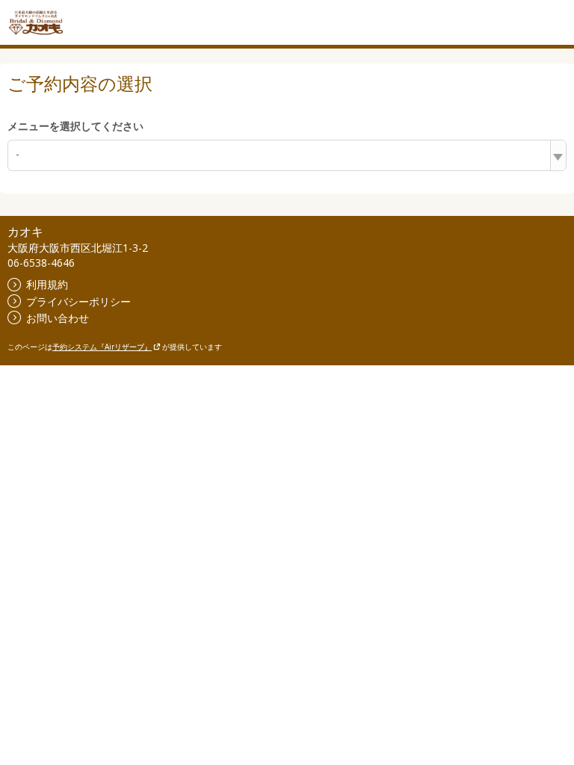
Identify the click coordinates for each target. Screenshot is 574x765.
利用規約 (47, 284)
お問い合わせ (57, 318)
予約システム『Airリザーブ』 (102, 346)
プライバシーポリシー (78, 301)
